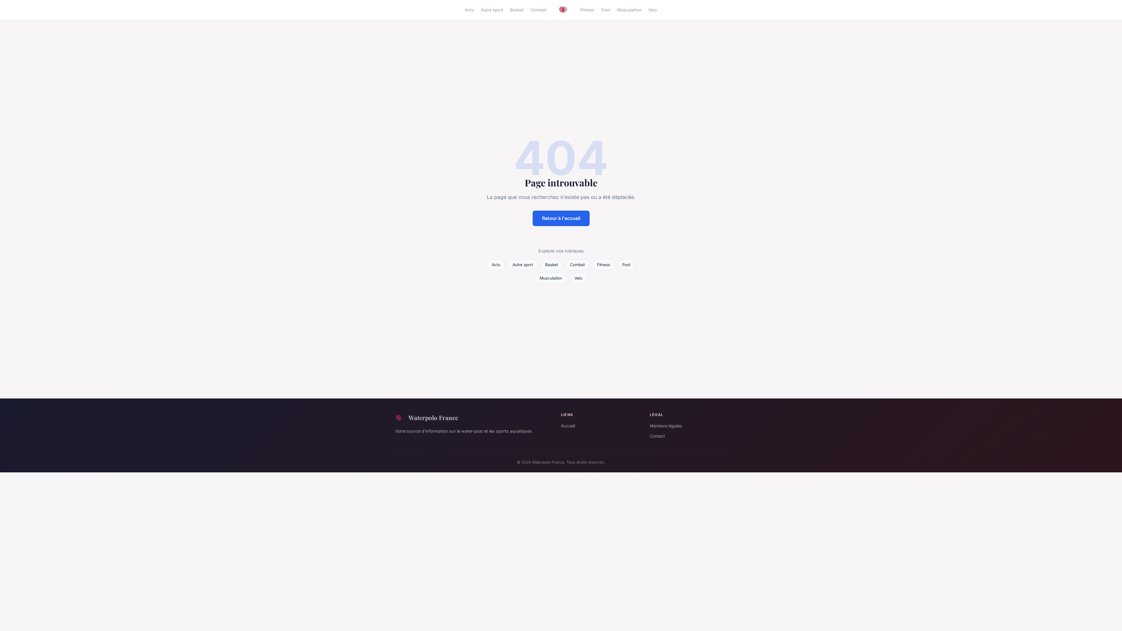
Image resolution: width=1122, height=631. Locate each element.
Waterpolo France (433, 417)
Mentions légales (666, 425)
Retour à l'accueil (561, 218)
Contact (657, 436)
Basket (517, 9)
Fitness (587, 9)
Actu (469, 9)
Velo (652, 9)
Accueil (568, 425)
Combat (538, 9)
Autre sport (492, 9)
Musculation (629, 9)
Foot (605, 9)
